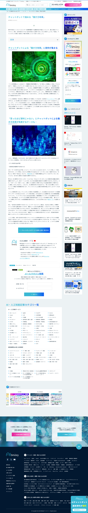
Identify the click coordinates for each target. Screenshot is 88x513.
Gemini (51, 313)
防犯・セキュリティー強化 (68, 486)
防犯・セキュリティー (27, 364)
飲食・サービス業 (27, 357)
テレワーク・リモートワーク (41, 337)
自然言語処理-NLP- (53, 321)
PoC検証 (11, 330)
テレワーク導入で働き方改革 (30, 488)
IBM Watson (52, 467)
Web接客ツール (13, 332)
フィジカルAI (26, 460)
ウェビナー (78, 9)
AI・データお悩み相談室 (15, 376)
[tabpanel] (73, 25)
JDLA (24, 328)
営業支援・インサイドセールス (28, 341)
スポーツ (11, 353)
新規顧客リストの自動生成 (29, 486)
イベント (63, 9)
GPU (37, 343)
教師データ (50, 199)
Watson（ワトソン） (27, 265)
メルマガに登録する (25, 258)
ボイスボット (12, 319)
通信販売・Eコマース (40, 361)
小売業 (50, 355)
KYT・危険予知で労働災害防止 (59, 484)
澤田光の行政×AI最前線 (28, 371)
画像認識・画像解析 (40, 319)
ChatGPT (38, 313)
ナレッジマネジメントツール (72, 479)
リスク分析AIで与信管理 (29, 492)
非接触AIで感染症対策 (62, 488)
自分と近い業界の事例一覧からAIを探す (38, 497)
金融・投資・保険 (13, 364)
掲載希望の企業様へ (78, 1)
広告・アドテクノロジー (41, 357)
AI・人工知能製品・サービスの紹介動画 (28, 377)
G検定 (37, 328)
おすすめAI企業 (39, 317)
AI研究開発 (38, 315)
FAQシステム (55, 471)
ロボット (38, 339)
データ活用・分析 (40, 335)
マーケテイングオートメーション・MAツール (55, 337)
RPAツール (25, 330)
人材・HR (12, 355)
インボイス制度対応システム (44, 479)
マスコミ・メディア (27, 353)
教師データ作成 (68, 462)
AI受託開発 (42, 460)
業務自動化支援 (27, 469)
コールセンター (52, 350)
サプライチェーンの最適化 (55, 492)
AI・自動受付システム (63, 469)
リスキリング (53, 458)
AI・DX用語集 (9, 489)
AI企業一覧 (8, 486)
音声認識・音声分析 (28, 464)
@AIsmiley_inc (35, 254)
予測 (50, 339)
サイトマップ (9, 491)
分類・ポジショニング (72, 467)
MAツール (50, 469)
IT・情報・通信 (26, 350)
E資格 (50, 328)
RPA (44, 467)
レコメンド (25, 339)
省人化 (37, 341)
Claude (11, 315)
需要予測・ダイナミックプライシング (55, 324)
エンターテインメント (14, 350)
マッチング (12, 339)
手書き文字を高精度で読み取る (60, 490)
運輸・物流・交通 (53, 361)
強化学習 (25, 337)
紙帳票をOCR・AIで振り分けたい (42, 492)
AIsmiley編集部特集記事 (41, 371)
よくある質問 (9, 470)
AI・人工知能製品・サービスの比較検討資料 (28, 373)
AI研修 (66, 458)
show (58, 40)
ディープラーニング (14, 337)
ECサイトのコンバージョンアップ (45, 484)
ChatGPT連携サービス (44, 458)
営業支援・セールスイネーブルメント (38, 481)
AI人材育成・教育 (13, 326)
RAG (11, 317)
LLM (24, 315)
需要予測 (32, 460)
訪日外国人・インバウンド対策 (30, 484)
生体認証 (66, 471)
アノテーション (26, 326)
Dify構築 (68, 460)
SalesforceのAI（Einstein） (61, 467)
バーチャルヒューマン (35, 462)
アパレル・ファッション (15, 357)
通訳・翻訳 (55, 469)
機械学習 (29, 174)
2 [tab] (72, 35)
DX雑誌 (11, 371)
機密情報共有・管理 (28, 471)
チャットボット (50, 99)
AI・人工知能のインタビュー (15, 373)
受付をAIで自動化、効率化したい (30, 490)
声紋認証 (71, 469)
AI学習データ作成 (40, 326)
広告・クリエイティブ (14, 341)
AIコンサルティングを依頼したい (68, 492)
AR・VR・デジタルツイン (55, 332)
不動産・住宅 (39, 353)
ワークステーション (47, 471)
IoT (10, 328)
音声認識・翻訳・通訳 (28, 319)
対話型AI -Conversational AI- (59, 460)
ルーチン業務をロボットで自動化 (43, 486)
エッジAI (51, 326)
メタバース (38, 332)
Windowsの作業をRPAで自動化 (74, 490)
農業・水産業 (26, 361)
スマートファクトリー (28, 335)
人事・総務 (51, 353)
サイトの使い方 (58, 1)
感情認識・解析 (51, 462)
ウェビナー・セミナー (54, 373)
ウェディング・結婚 (40, 350)
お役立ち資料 (71, 9)
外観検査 (25, 321)
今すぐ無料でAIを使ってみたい (73, 484)
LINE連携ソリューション (56, 486)
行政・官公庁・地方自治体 (55, 359)
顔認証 (50, 319)
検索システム (12, 324)
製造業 (11, 361)
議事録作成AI (26, 462)
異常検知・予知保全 (40, 321)
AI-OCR (11, 321)
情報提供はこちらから (67, 1)
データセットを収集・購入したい (58, 479)
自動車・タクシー (40, 359)
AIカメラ (61, 471)
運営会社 (8, 464)
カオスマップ (52, 371)
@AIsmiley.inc (39, 252)
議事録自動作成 (52, 341)
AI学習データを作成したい (42, 488)
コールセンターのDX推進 (53, 481)
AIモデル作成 (39, 324)
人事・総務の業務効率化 (64, 481)
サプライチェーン (27, 332)
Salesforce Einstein (40, 330)
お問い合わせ (9, 472)
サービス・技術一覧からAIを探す (36, 455)
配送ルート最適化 (13, 343)
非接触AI (25, 343)
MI (10, 335)
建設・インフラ (52, 357)
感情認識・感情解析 (27, 324)
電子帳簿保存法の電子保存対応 (30, 479)
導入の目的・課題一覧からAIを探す (37, 476)
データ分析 (77, 464)
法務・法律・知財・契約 (28, 359)
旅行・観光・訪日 (13, 359)
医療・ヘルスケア (27, 355)
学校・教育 (38, 355)
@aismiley (46, 256)
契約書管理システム (38, 471)
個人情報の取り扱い (10, 467)
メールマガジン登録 (10, 475)
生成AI (24, 313)
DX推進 (24, 317)
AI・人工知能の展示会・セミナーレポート (41, 373)
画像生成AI (51, 315)
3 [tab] (73, 35)
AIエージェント (13, 313)
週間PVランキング (68, 113)
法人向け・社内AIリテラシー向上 (45, 490)
